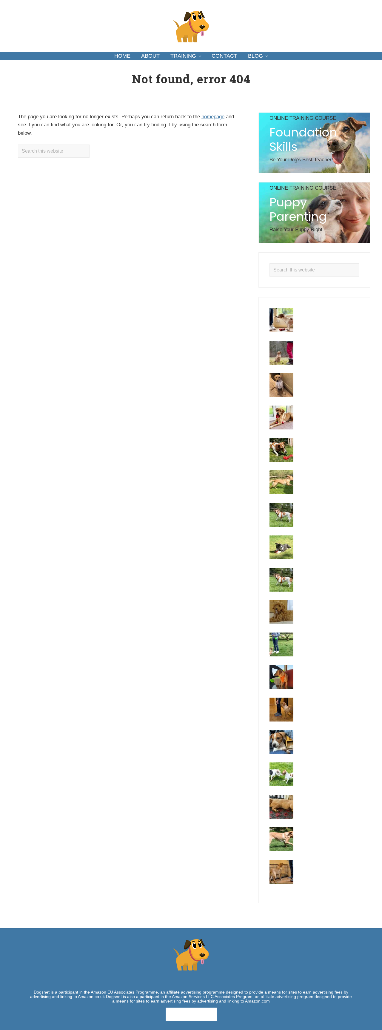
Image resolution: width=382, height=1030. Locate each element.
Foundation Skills (303, 139)
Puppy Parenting (298, 209)
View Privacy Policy (191, 1014)
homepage (212, 116)
